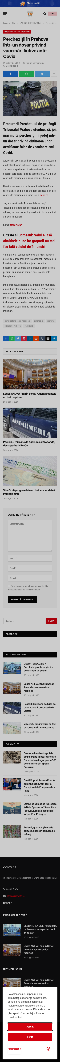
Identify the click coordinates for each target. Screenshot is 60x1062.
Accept (30, 1026)
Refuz (30, 1036)
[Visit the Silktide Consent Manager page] (48, 1049)
